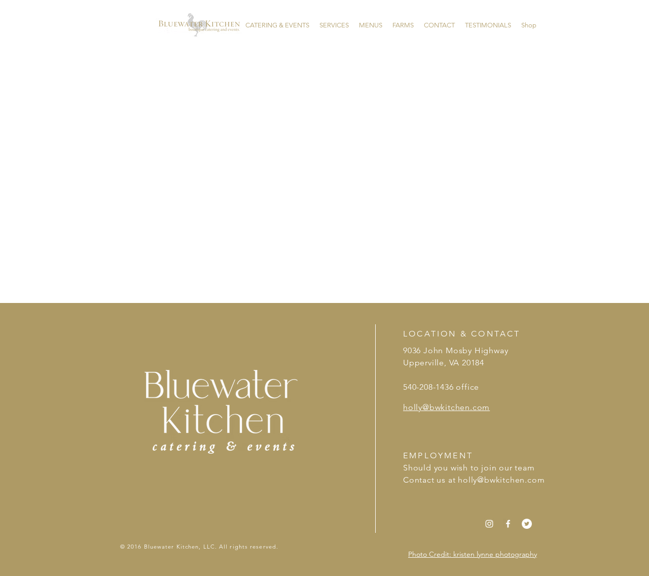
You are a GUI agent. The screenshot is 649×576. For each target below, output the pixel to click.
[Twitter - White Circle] (527, 524)
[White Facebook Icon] (508, 524)
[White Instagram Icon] (489, 524)
